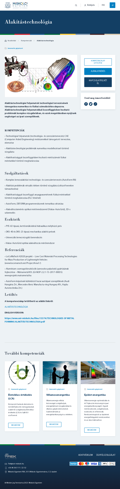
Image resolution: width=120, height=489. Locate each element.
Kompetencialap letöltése (98, 62)
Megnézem (15, 425)
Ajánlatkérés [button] (98, 71)
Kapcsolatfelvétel (98, 82)
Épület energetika (95, 395)
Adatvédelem (85, 455)
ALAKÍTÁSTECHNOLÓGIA (16, 307)
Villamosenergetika (58, 395)
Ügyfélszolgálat (105, 455)
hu (103, 5)
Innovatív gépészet (15, 48)
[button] (74, 5)
